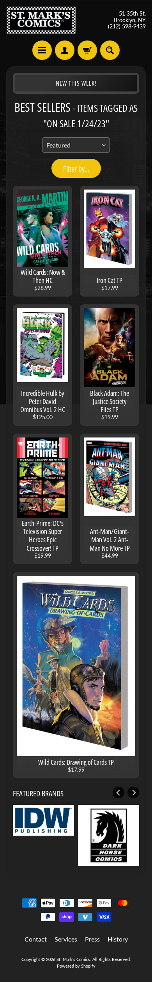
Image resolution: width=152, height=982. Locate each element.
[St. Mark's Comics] (41, 20)
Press (92, 939)
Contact (36, 939)
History (118, 939)
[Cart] (87, 50)
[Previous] (118, 792)
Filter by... (76, 168)
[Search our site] (110, 50)
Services (66, 939)
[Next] (133, 792)
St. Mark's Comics (73, 959)
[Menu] (42, 50)
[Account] (64, 50)
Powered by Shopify (76, 965)
